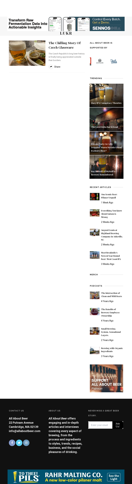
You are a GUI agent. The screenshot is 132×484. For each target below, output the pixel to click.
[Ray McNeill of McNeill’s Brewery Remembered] (106, 166)
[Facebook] (12, 443)
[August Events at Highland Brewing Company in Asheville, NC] (94, 232)
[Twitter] (19, 443)
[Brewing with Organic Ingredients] (94, 350)
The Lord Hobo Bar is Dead (104, 127)
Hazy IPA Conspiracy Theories (106, 103)
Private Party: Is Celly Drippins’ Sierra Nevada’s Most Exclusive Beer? (106, 147)
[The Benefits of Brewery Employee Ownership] (94, 311)
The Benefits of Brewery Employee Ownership (110, 312)
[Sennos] (66, 23)
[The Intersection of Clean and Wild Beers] (94, 295)
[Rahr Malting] (66, 476)
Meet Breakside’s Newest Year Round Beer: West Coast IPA (111, 255)
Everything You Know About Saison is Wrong (111, 213)
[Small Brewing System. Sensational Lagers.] (94, 330)
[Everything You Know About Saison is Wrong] (94, 212)
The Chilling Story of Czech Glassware (65, 45)
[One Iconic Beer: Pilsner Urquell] (94, 196)
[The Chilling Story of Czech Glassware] (27, 53)
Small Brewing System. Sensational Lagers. (111, 331)
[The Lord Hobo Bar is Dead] (106, 119)
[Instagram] (26, 443)
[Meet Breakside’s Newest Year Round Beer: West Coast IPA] (94, 254)
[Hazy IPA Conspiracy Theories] (106, 95)
